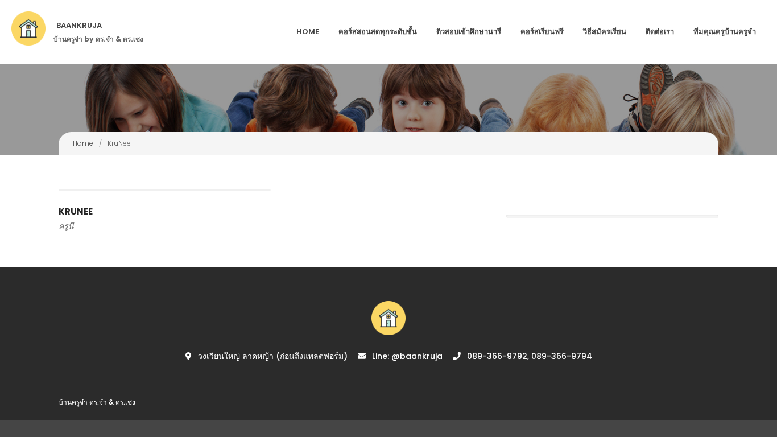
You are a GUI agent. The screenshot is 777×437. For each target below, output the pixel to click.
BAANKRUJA (79, 25)
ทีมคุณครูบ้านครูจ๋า (724, 31)
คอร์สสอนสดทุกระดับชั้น (377, 31)
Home (307, 31)
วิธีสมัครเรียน (604, 31)
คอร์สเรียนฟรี (542, 31)
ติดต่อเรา (660, 31)
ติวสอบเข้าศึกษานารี (468, 31)
